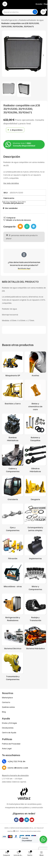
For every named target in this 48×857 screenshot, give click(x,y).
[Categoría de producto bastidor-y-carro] (12, 393)
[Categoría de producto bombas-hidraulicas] (12, 428)
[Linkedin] (26, 820)
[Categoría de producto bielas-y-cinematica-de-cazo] (35, 396)
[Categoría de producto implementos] (35, 548)
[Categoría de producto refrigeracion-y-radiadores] (12, 608)
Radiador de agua (36, 20)
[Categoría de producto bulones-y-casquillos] (35, 428)
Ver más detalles (11, 183)
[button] (4, 55)
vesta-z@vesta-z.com (18, 767)
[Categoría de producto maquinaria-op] (12, 365)
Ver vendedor (11, 208)
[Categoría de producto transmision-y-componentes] (12, 667)
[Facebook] (16, 820)
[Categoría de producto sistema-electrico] (12, 638)
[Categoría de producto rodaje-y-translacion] (35, 608)
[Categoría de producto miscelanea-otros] (12, 575)
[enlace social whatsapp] (27, 226)
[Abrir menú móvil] (5, 4)
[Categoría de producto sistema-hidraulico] (35, 638)
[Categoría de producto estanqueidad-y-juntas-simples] (35, 518)
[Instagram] (21, 820)
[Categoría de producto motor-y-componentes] (35, 577)
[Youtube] (32, 820)
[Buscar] (35, 12)
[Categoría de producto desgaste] (35, 488)
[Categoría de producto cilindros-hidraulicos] (35, 459)
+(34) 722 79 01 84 (16, 761)
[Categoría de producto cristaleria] (12, 488)
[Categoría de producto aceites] (35, 365)
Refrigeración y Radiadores (17, 20)
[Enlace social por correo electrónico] (20, 226)
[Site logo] (21, 4)
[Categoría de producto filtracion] (12, 548)
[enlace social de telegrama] (33, 226)
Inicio (3, 20)
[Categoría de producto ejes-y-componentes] (12, 518)
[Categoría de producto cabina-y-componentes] (12, 459)
